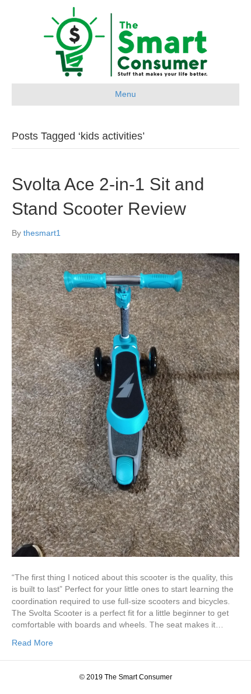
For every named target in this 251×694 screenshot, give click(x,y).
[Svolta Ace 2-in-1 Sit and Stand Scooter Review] (125, 404)
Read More (32, 642)
